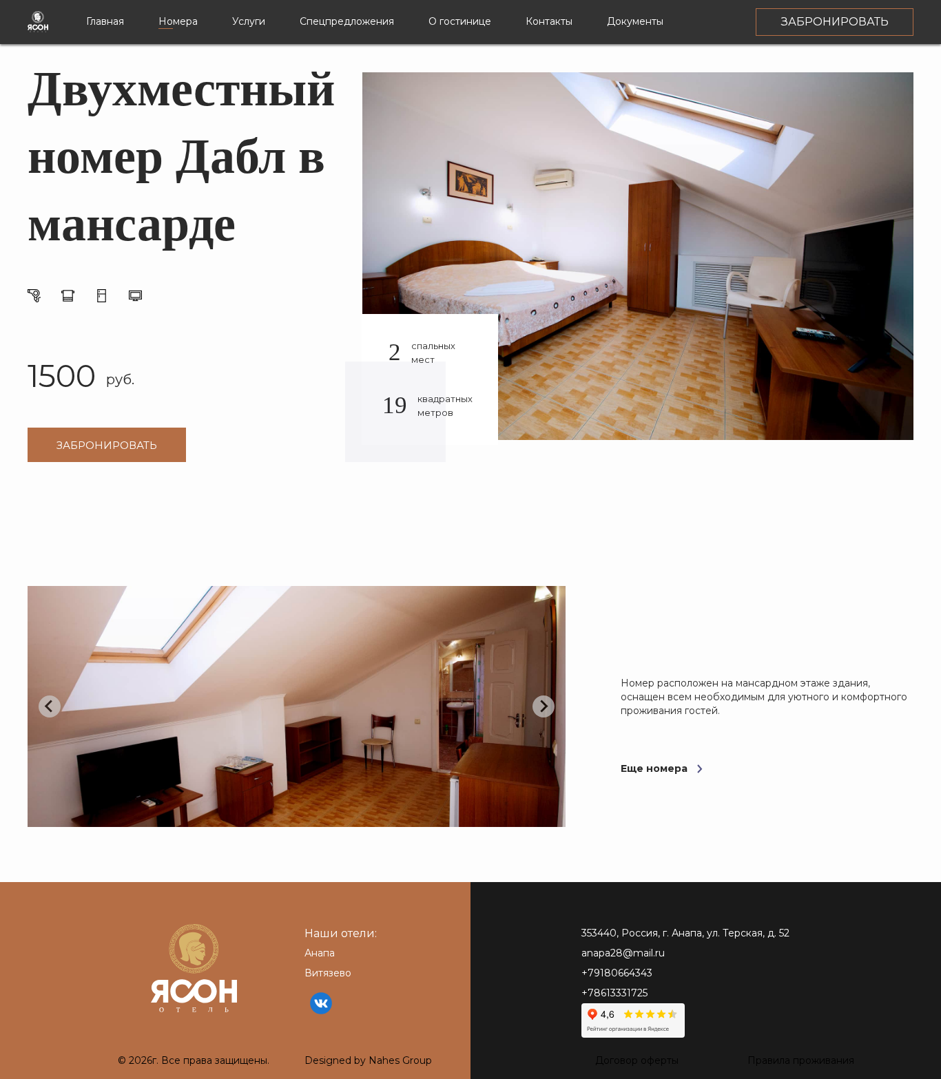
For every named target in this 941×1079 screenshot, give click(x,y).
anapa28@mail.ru (623, 953)
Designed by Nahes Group (368, 1060)
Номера (178, 21)
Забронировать (106, 445)
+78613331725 (614, 993)
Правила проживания (800, 1060)
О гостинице (459, 21)
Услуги (248, 21)
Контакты (549, 21)
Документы (635, 21)
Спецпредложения (347, 21)
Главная (105, 21)
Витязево (327, 973)
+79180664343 (616, 973)
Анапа (319, 953)
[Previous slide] (50, 706)
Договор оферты (637, 1060)
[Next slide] (543, 706)
